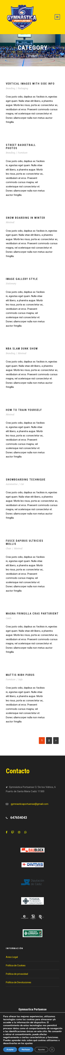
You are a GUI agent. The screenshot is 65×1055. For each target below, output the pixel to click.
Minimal (10, 222)
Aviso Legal (12, 957)
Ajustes (41, 1049)
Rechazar (26, 1049)
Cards (8, 618)
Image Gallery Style (22, 279)
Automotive (12, 484)
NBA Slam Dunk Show (22, 348)
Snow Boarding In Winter (25, 217)
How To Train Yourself (24, 410)
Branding (10, 88)
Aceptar (10, 1049)
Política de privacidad (17, 974)
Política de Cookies (16, 965)
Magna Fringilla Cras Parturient (32, 613)
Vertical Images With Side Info (30, 83)
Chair (8, 548)
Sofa (20, 679)
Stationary (11, 283)
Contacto (18, 771)
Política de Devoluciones (18, 982)
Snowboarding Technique (26, 479)
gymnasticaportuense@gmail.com (29, 803)
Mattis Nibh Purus (20, 674)
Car (22, 484)
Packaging (23, 88)
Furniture (23, 152)
